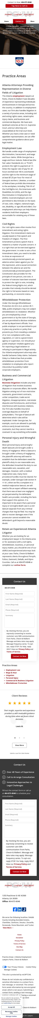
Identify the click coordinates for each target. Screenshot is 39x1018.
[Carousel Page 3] (24, 738)
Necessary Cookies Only (11, 1012)
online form (19, 565)
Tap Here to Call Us (19, 6)
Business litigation (11, 382)
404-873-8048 (14, 901)
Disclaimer (19, 938)
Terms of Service (13, 652)
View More (19, 745)
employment (19, 96)
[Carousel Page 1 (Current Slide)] (15, 738)
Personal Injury (12, 678)
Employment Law (13, 670)
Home (6, 21)
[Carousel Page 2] (19, 738)
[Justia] (24, 909)
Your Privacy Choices (16, 967)
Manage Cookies (10, 970)
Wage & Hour (11, 673)
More (32, 21)
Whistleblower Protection (16, 683)
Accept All (11, 1007)
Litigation (10, 675)
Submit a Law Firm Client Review (19, 753)
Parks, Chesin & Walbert (26, 1007)
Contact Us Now (19, 656)
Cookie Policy (31, 967)
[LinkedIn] (20, 909)
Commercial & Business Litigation (19, 680)
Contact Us (20, 21)
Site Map (19, 947)
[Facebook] (15, 909)
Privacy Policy (24, 649)
